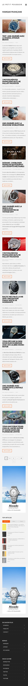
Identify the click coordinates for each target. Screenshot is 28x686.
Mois (14, 521)
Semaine (6, 521)
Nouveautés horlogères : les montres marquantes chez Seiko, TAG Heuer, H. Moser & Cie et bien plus (16, 526)
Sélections (5, 260)
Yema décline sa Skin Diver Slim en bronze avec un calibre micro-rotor (13, 344)
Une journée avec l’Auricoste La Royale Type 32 (12, 387)
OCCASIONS (6, 650)
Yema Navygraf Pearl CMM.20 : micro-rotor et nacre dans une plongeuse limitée (13, 429)
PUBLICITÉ (5, 628)
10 (21, 458)
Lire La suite (7, 58)
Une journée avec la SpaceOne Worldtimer (13, 124)
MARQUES (5, 643)
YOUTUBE (5, 678)
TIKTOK (5, 675)
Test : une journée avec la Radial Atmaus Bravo (13, 38)
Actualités (19, 259)
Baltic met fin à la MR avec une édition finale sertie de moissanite (12, 299)
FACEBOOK (6, 668)
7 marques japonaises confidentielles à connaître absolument (16, 539)
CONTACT (5, 632)
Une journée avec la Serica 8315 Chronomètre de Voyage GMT (12, 209)
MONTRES (18, 86)
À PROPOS (5, 625)
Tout (21, 521)
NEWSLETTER (6, 661)
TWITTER (5, 671)
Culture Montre (17, 169)
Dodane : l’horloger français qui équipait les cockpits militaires (13, 164)
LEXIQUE (5, 647)
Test (17, 42)
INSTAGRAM (6, 665)
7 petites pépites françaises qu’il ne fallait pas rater (11, 81)
